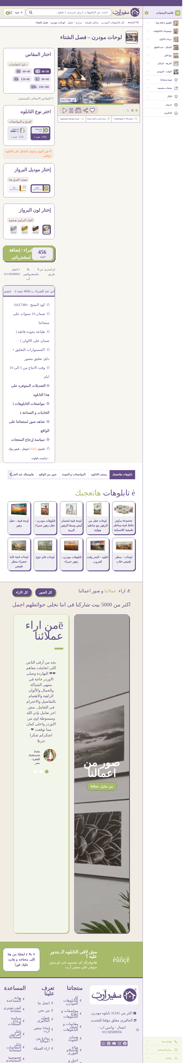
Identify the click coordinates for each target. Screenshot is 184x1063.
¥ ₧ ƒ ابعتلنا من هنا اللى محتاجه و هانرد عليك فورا (21, 959)
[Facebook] (125, 1043)
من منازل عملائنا (102, 786)
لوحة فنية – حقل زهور (19, 523)
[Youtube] (114, 1043)
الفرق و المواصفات (20, 121)
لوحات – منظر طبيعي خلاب (123, 559)
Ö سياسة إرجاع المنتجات (30, 440)
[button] (47, 771)
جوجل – (24, 448)
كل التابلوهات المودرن (112, 22)
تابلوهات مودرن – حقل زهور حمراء (45, 523)
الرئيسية (132, 22)
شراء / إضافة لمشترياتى (21, 254)
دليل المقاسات (18, 64)
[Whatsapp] (103, 1043)
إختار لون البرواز (35, 210)
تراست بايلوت (39, 458)
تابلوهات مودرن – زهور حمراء (71, 559)
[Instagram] (119, 1043)
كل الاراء (22, 592)
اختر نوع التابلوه (35, 111)
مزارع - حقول (75, 22)
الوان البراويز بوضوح (21, 220)
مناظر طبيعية (92, 22)
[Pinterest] (108, 1043)
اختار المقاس (38, 54)
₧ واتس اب (26, 274)
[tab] (122, 474)
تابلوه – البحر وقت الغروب (97, 559)
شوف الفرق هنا (18, 179)
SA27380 (66, 100)
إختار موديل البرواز (33, 170)
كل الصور (45, 592)
